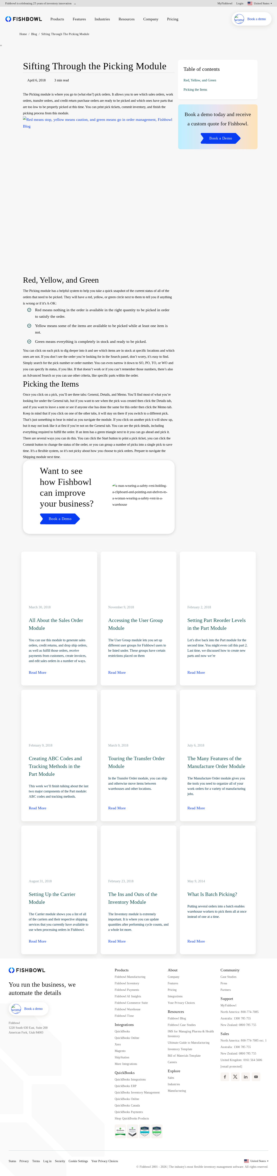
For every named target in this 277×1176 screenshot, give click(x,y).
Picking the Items (195, 89)
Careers (172, 1062)
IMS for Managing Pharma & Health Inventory (191, 1034)
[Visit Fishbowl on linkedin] (245, 1076)
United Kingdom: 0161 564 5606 (241, 1060)
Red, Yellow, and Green (200, 80)
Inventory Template (180, 1049)
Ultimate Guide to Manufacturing (188, 1042)
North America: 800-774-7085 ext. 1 (244, 1040)
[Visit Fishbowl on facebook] (225, 1076)
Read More (37, 672)
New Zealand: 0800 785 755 (238, 1025)
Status (12, 1161)
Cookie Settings (78, 1161)
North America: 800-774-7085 (240, 1012)
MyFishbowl (224, 3)
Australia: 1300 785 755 (236, 1018)
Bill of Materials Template (184, 1055)
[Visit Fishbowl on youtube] (256, 1076)
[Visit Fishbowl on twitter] (235, 1076)
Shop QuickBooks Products (132, 1118)
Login (239, 3)
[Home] (23, 19)
